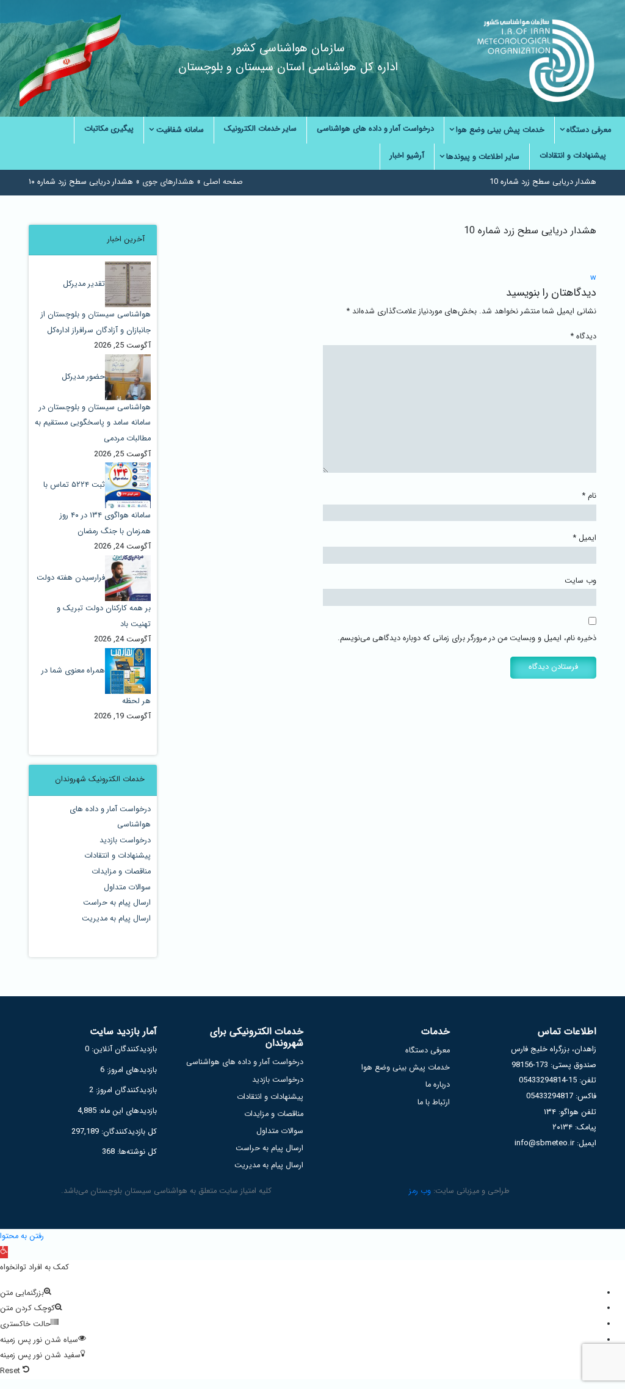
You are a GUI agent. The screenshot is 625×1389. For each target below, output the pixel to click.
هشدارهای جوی (168, 182)
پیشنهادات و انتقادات (117, 856)
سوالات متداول (127, 887)
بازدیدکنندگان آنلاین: (123, 1049)
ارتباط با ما (433, 1102)
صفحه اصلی (223, 182)
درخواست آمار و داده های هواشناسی (244, 1062)
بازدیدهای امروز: (130, 1070)
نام (589, 496)
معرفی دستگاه (427, 1050)
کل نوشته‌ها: (136, 1152)
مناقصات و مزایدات (121, 872)
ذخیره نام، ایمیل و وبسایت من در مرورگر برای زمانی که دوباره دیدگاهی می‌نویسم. (467, 638)
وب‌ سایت (580, 581)
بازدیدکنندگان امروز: (125, 1090)
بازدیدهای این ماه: (126, 1111)
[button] (4, 1252)
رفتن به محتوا (22, 1236)
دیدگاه (583, 336)
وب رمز (420, 1191)
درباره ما (437, 1085)
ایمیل (584, 538)
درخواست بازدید (125, 840)
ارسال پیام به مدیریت (116, 919)
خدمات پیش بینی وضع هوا (405, 1068)
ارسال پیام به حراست (117, 903)
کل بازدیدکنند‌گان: (128, 1132)
